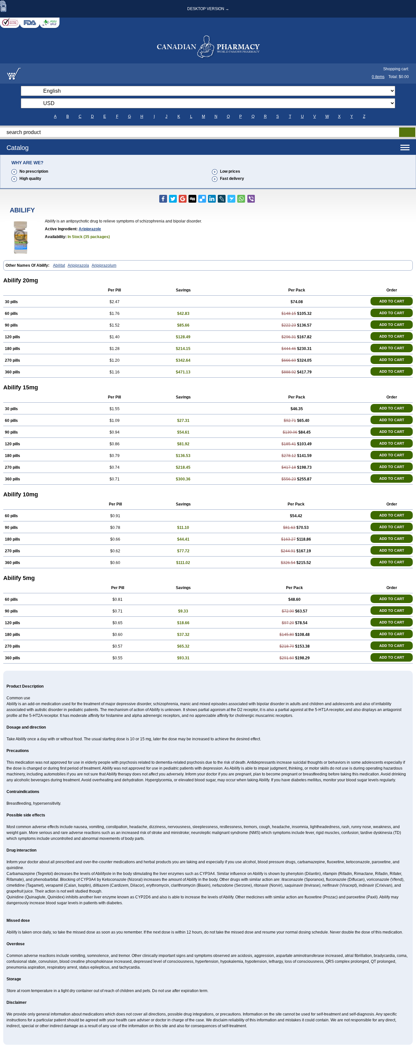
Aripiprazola (78, 265)
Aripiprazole (90, 229)
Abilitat (59, 265)
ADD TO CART (391, 301)
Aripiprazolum (104, 265)
